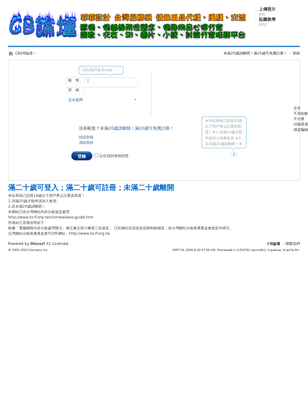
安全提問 (75, 100)
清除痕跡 (86, 143)
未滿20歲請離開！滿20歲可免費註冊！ (255, 53)
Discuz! (37, 244)
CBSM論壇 (24, 53)
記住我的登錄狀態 (113, 156)
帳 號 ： (77, 80)
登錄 (296, 53)
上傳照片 (267, 12)
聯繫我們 (292, 244)
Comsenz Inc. (38, 250)
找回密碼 (86, 137)
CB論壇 (273, 244)
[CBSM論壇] (129, 41)
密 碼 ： (77, 90)
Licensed (60, 244)
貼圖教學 (267, 22)
